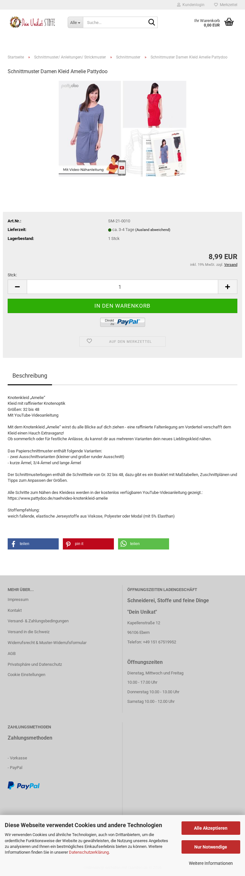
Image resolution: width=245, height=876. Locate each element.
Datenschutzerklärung (89, 852)
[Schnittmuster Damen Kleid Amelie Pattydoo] (122, 128)
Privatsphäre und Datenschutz (35, 664)
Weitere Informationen (211, 863)
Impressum (18, 599)
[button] (17, 287)
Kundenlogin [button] (192, 5)
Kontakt (15, 610)
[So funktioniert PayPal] (24, 785)
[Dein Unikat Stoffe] (33, 22)
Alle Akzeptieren (210, 828)
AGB (12, 653)
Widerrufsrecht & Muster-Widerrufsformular (47, 642)
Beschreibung (29, 375)
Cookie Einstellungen (26, 674)
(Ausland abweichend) (152, 230)
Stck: (12, 275)
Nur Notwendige (210, 846)
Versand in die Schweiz (28, 631)
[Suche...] (151, 22)
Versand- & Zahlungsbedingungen (38, 621)
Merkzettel (227, 5)
